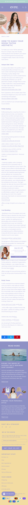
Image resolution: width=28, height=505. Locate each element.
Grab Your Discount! (18, 256)
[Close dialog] (27, 246)
